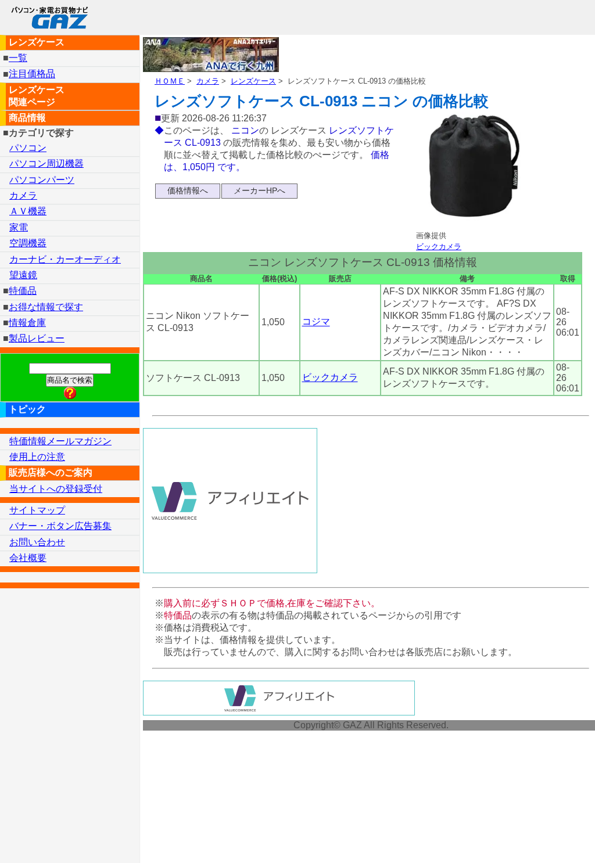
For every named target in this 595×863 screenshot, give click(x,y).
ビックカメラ (438, 246)
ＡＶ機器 (27, 211)
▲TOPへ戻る (545, 839)
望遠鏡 (23, 275)
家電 (18, 227)
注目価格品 (32, 74)
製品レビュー (36, 338)
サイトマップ (37, 510)
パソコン (27, 148)
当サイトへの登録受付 (55, 489)
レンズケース (253, 81)
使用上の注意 (37, 457)
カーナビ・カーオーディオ (65, 259)
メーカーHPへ (259, 190)
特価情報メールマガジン (60, 441)
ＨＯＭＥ (170, 81)
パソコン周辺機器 (46, 163)
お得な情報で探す (46, 307)
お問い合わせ (37, 542)
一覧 (18, 58)
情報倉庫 (27, 323)
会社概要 (27, 558)
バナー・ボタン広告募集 (60, 526)
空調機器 (27, 243)
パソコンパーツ (41, 180)
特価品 (23, 291)
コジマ (316, 322)
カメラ (207, 81)
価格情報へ (187, 190)
